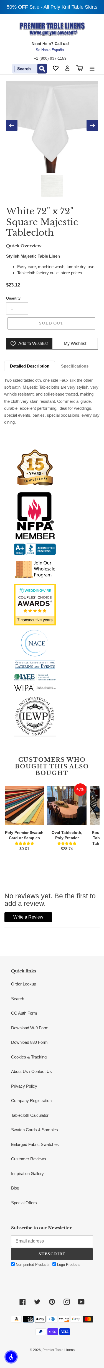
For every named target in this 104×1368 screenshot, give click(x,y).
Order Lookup (23, 984)
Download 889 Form (29, 1042)
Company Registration (31, 1100)
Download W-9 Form (30, 1027)
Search (17, 998)
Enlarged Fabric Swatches (35, 1144)
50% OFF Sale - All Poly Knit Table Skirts (52, 7)
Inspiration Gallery (27, 1173)
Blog (15, 1188)
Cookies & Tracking (29, 1057)
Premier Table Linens (58, 1350)
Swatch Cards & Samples (34, 1129)
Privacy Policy (24, 1086)
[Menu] (92, 68)
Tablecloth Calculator (30, 1115)
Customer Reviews (28, 1158)
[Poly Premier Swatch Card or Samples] (24, 805)
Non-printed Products (32, 1265)
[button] (11, 1357)
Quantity (13, 298)
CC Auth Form (24, 1013)
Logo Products (68, 1265)
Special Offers (24, 1202)
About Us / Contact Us (31, 1071)
